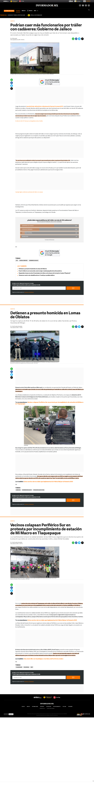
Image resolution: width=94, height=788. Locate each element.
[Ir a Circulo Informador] (13, 0)
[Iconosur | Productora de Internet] (6, 713)
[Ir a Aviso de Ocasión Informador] (6, 0)
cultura (64, 706)
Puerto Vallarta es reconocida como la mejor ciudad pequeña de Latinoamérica (40, 270)
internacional (35, 706)
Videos (30, 10)
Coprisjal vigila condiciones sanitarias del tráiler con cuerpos (29, 191)
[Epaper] (77, 0)
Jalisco (18, 10)
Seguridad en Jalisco (27, 489)
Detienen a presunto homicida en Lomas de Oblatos (33, 268)
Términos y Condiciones (29, 504)
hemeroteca (42, 708)
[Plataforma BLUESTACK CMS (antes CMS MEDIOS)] (11, 713)
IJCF (17, 260)
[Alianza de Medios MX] (79, 713)
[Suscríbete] (86, 0)
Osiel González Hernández (17, 326)
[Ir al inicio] (19, 5)
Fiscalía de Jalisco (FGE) (38, 489)
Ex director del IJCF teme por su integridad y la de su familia (29, 120)
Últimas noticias (9, 10)
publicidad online (50, 708)
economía (70, 706)
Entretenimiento (56, 706)
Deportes (42, 706)
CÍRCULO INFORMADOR (36, 14)
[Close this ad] (93, 781)
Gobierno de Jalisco (33, 260)
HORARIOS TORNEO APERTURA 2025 (16, 14)
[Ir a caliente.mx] (71, 0)
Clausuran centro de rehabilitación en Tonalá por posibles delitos (37, 275)
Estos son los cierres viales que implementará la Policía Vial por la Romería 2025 (48, 481)
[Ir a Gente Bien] (21, 0)
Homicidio (18, 489)
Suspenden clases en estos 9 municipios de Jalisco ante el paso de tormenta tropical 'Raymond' (44, 273)
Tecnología (48, 706)
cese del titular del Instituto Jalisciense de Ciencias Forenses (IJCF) (44, 106)
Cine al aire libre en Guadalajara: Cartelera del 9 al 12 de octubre (43, 658)
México (24, 10)
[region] (47, 785)
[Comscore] (86, 713)
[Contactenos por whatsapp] (89, 5)
